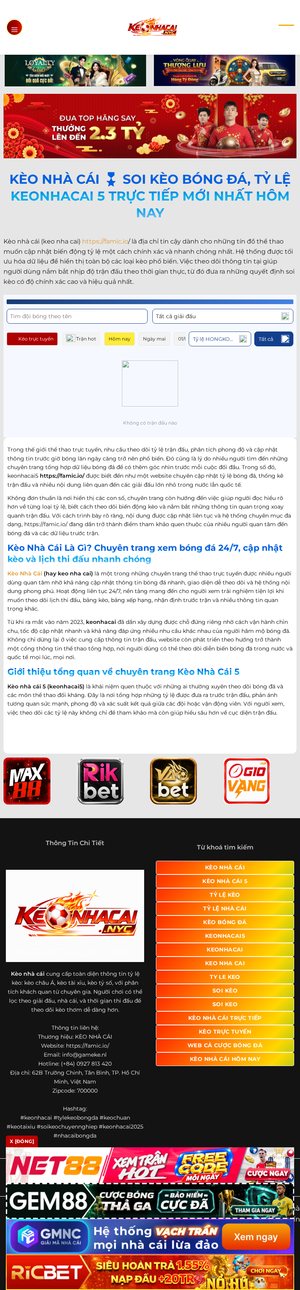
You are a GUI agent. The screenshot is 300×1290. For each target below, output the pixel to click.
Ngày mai (154, 339)
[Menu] (14, 27)
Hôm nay (119, 339)
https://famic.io (105, 241)
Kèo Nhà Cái (24, 573)
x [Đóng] (22, 1141)
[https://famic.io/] (152, 27)
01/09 (184, 339)
